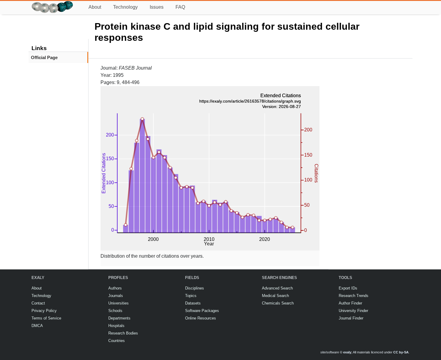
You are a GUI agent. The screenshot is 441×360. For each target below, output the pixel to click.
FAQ (180, 7)
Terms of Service (46, 318)
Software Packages (202, 310)
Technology (125, 7)
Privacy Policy (44, 310)
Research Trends (353, 295)
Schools (115, 310)
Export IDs (348, 288)
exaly (347, 352)
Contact (38, 303)
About (94, 7)
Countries (116, 340)
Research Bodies (123, 333)
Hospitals (116, 325)
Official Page (44, 57)
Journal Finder (351, 318)
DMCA (37, 325)
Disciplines (194, 288)
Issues (157, 7)
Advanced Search (277, 288)
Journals (115, 295)
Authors (115, 288)
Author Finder (350, 303)
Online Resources (200, 318)
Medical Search (275, 295)
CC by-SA (401, 352)
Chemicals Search (278, 303)
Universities (118, 303)
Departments (119, 318)
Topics (190, 295)
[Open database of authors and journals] (52, 3)
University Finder (353, 310)
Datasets (193, 303)
